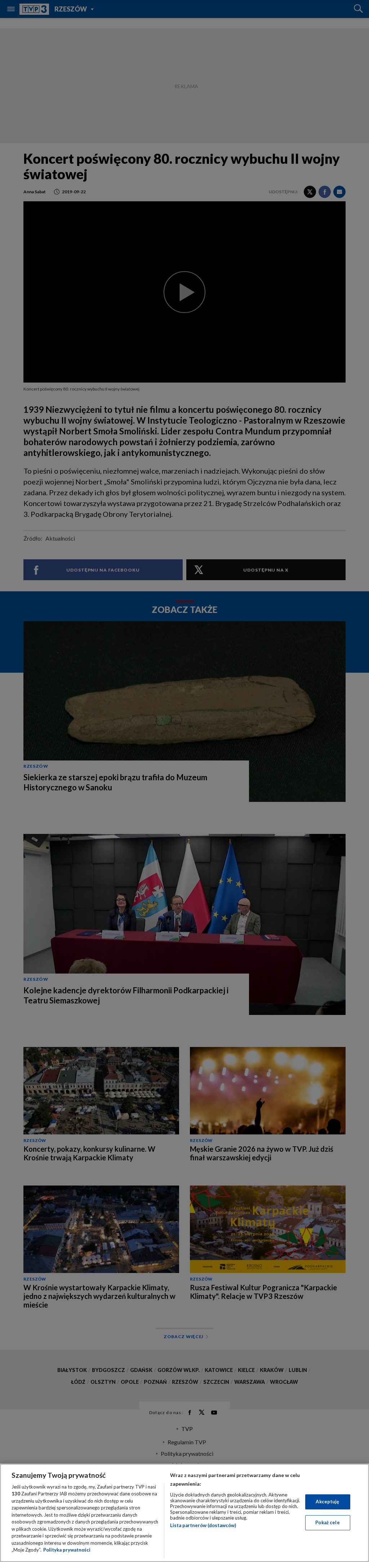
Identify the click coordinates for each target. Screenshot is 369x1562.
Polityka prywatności (66, 1550)
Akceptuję (327, 1501)
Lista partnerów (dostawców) (203, 1525)
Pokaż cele (327, 1522)
